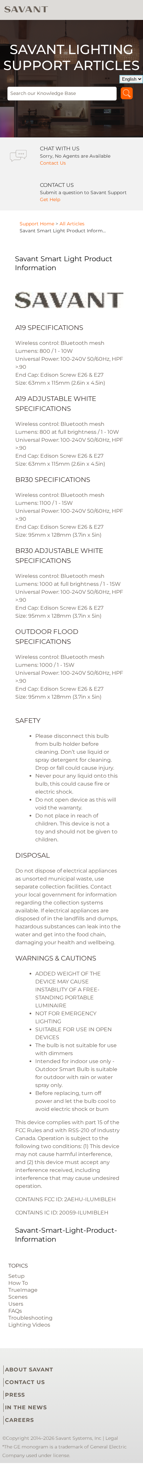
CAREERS (19, 1420)
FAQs (15, 1311)
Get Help (50, 199)
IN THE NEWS (26, 1407)
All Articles (72, 224)
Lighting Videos (29, 1325)
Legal (111, 1438)
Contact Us (53, 163)
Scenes (18, 1297)
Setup (16, 1276)
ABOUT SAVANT (29, 1369)
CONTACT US (25, 1382)
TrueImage (23, 1290)
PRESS (15, 1395)
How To (18, 1283)
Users (15, 1304)
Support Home (37, 224)
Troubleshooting (30, 1318)
